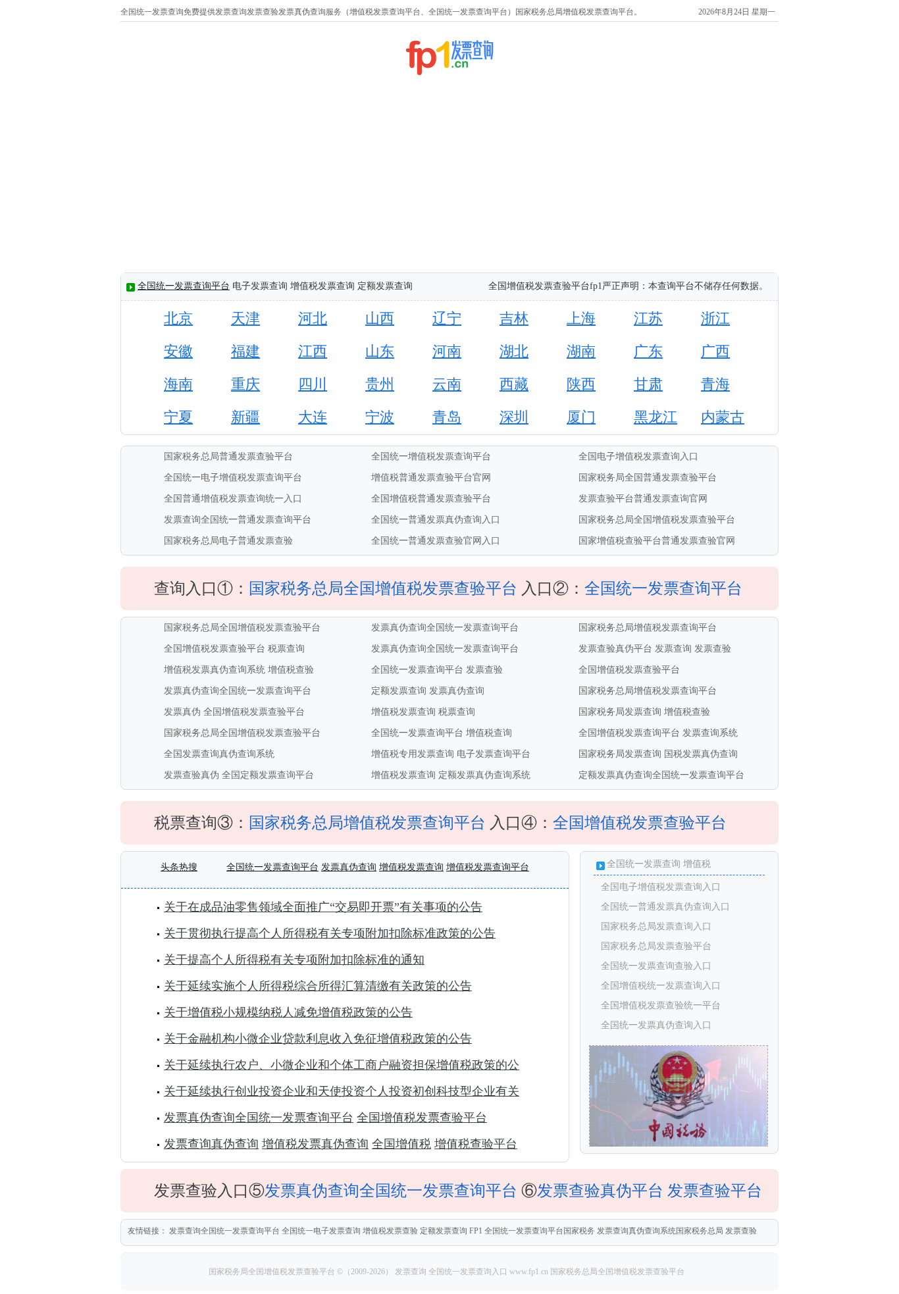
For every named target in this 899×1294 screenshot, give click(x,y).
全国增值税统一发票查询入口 (661, 986)
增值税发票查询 (403, 712)
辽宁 (446, 318)
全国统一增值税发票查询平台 (431, 456)
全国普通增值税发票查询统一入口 (233, 499)
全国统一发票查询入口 (467, 1271)
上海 (581, 318)
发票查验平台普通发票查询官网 (642, 499)
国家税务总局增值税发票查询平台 (647, 628)
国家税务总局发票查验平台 (656, 946)
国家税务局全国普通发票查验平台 (647, 477)
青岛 (446, 417)
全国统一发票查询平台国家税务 (539, 1230)
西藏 (514, 384)
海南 (178, 384)
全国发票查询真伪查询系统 (219, 754)
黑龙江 (655, 417)
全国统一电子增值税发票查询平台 (233, 477)
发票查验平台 (714, 1190)
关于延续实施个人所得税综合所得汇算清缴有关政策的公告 (318, 986)
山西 (379, 318)
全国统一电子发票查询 (321, 1230)
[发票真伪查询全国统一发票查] (678, 1145)
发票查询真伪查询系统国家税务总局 (660, 1230)
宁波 (379, 417)
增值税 (697, 864)
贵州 (379, 384)
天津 (245, 318)
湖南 (581, 351)
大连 (312, 417)
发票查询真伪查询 (211, 1144)
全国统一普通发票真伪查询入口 (435, 520)
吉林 (514, 318)
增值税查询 (489, 733)
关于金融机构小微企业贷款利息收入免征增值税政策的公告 (318, 1038)
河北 (312, 318)
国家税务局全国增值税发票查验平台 (273, 1271)
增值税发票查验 (390, 1230)
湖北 (514, 351)
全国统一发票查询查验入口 (656, 966)
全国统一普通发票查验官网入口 (435, 541)
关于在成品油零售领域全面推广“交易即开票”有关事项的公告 (323, 907)
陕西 (581, 384)
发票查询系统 (710, 733)
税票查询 (286, 649)
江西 (312, 351)
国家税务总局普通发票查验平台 (228, 456)
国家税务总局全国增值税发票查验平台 (656, 520)
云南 (446, 384)
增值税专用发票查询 (412, 754)
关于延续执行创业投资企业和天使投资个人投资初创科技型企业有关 (341, 1091)
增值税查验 (291, 670)
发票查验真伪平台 (615, 649)
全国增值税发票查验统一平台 (661, 1005)
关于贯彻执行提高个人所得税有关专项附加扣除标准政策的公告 (330, 933)
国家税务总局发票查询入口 (656, 926)
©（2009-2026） (365, 1271)
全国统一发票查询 (644, 864)
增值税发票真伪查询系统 (214, 670)
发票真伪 (182, 712)
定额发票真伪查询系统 (484, 775)
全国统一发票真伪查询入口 (656, 1025)
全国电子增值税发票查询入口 (638, 456)
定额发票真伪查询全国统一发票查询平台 (661, 775)
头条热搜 (179, 867)
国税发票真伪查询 (701, 754)
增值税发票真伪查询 (315, 1144)
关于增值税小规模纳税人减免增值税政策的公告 (288, 1012)
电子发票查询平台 (493, 754)
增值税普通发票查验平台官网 (431, 477)
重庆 (245, 384)
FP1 (475, 1230)
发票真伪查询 (456, 691)
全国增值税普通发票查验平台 (431, 499)
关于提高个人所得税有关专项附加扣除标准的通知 (294, 959)
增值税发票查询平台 (487, 867)
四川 (312, 384)
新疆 (245, 417)
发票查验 (712, 649)
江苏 (648, 318)
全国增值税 (401, 1144)
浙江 (715, 318)
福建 (245, 351)
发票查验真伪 (191, 775)
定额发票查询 (398, 691)
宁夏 (178, 417)
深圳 (514, 417)
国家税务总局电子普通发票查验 (228, 541)
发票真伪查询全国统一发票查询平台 (445, 628)
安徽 (178, 351)
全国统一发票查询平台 (184, 286)
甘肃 (648, 384)
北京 (178, 318)
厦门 (581, 417)
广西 (715, 351)
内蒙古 (722, 417)
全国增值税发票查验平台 (214, 649)
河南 (446, 351)
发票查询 (673, 649)
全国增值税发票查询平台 (629, 733)
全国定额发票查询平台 (268, 775)
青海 (715, 384)
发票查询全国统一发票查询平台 (224, 1230)
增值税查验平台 (475, 1144)
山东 (379, 351)
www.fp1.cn (528, 1271)
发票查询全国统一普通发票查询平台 (237, 520)
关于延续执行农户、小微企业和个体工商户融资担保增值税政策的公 (341, 1065)
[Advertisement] (448, 176)
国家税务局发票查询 (619, 712)
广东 (648, 351)
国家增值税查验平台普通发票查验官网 (656, 541)
